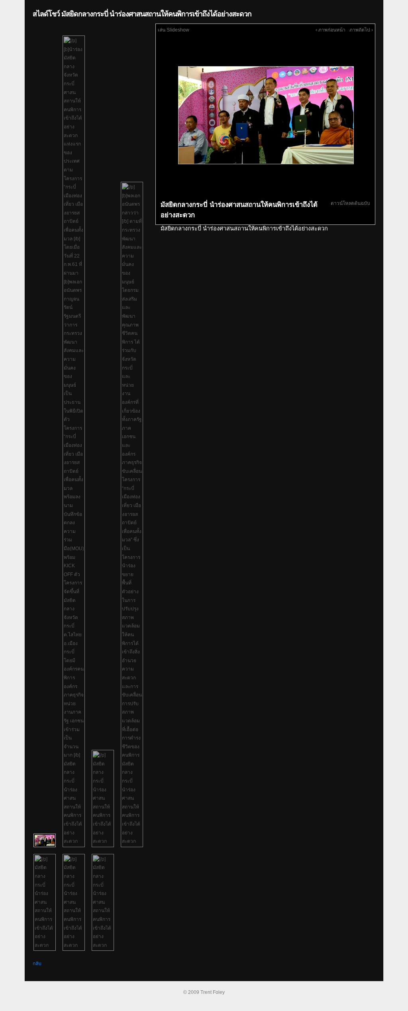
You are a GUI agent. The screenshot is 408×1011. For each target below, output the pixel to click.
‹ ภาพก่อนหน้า (330, 30)
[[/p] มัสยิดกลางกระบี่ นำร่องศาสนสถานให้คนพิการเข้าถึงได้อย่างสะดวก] (103, 798)
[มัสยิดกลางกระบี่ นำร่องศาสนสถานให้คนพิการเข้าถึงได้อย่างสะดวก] (265, 115)
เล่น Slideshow (173, 30)
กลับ (37, 963)
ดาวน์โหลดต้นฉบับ (350, 203)
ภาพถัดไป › (361, 30)
